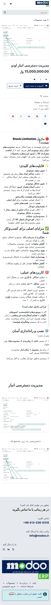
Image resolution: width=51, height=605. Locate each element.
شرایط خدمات (26, 586)
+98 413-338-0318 (36, 522)
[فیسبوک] (45, 116)
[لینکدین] (29, 116)
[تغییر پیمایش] (4, 4)
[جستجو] (5, 12)
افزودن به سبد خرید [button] (34, 85)
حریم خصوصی (8, 586)
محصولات (10, 583)
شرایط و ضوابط (41, 102)
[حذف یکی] (46, 79)
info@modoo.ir (39, 535)
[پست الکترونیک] (45, 123)
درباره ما (24, 583)
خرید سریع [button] (14, 85)
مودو (11, 593)
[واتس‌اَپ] (21, 116)
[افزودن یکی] (34, 79)
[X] (37, 116)
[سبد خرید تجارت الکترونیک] (10, 3)
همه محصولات (39, 19)
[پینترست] (13, 116)
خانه (34, 583)
